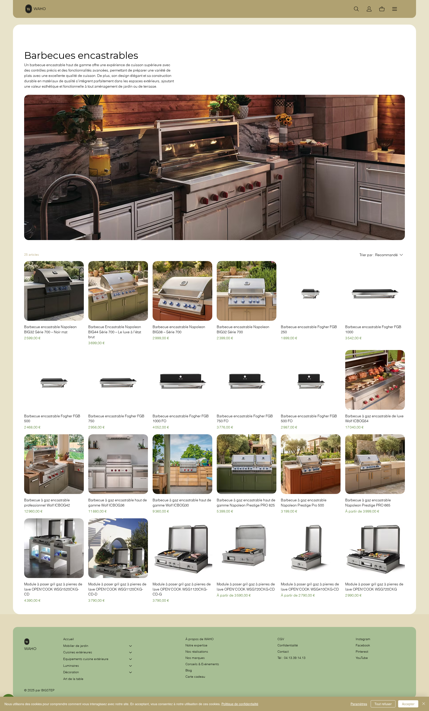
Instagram (363, 639)
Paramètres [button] (359, 704)
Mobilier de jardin (75, 646)
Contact (283, 652)
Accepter (408, 704)
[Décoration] (130, 672)
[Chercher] (356, 9)
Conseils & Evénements (202, 664)
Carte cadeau (195, 677)
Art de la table (73, 679)
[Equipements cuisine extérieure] (130, 659)
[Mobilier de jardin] (130, 646)
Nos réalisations (196, 652)
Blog (188, 670)
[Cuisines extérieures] (130, 652)
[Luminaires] (130, 665)
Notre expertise (196, 645)
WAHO (40, 9)
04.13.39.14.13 (294, 658)
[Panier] (382, 9)
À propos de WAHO (199, 639)
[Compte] (369, 9)
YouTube (362, 658)
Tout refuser (383, 704)
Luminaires (71, 666)
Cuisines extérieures (77, 652)
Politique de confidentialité (239, 704)
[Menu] (394, 9)
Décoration (71, 672)
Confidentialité (288, 645)
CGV (281, 639)
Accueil (68, 639)
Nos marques (195, 658)
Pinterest (362, 652)
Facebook (363, 645)
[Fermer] (423, 703)
